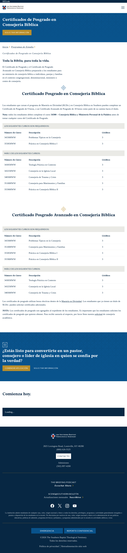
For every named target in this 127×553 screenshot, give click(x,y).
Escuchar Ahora (63, 485)
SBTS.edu (6, 1)
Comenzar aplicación (16, 368)
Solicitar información (17, 32)
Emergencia (47, 531)
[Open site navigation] (123, 7)
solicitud (98, 314)
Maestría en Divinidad (72, 301)
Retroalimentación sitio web (74, 546)
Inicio (5, 47)
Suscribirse (75, 497)
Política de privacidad (49, 546)
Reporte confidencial (80, 531)
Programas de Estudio (22, 47)
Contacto (63, 456)
